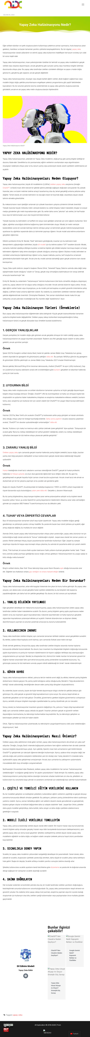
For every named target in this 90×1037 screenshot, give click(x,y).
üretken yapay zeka (57, 184)
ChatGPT (6, 188)
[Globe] (25, 975)
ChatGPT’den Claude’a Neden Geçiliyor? (56, 953)
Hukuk (5, 470)
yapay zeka (76, 49)
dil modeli (42, 245)
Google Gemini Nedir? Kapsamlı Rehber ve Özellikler (74, 955)
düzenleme (55, 867)
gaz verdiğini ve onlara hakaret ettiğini (43, 572)
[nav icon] (82, 4)
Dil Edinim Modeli (25, 966)
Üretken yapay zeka (10, 452)
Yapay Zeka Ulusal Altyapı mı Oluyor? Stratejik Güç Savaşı (56, 988)
